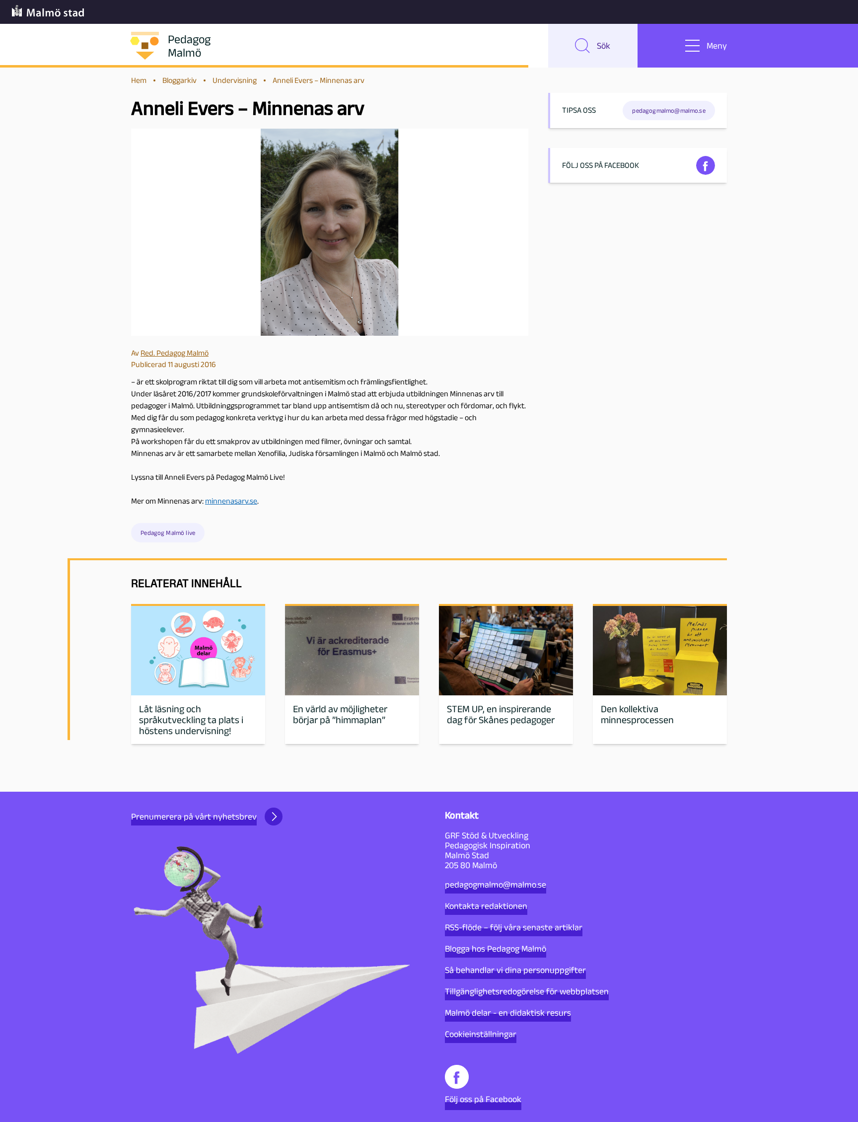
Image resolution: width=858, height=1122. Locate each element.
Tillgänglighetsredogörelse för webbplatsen (527, 991)
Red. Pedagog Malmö (175, 353)
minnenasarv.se (231, 501)
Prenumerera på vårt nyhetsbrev (194, 817)
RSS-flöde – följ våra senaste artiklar (513, 927)
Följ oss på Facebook (483, 1099)
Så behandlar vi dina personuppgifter (515, 970)
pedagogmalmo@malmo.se (495, 885)
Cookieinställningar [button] (480, 1034)
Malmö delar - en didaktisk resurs (508, 1013)
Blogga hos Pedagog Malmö (495, 949)
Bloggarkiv (179, 80)
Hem (138, 80)
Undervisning (235, 80)
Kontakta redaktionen (486, 906)
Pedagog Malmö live (168, 532)
